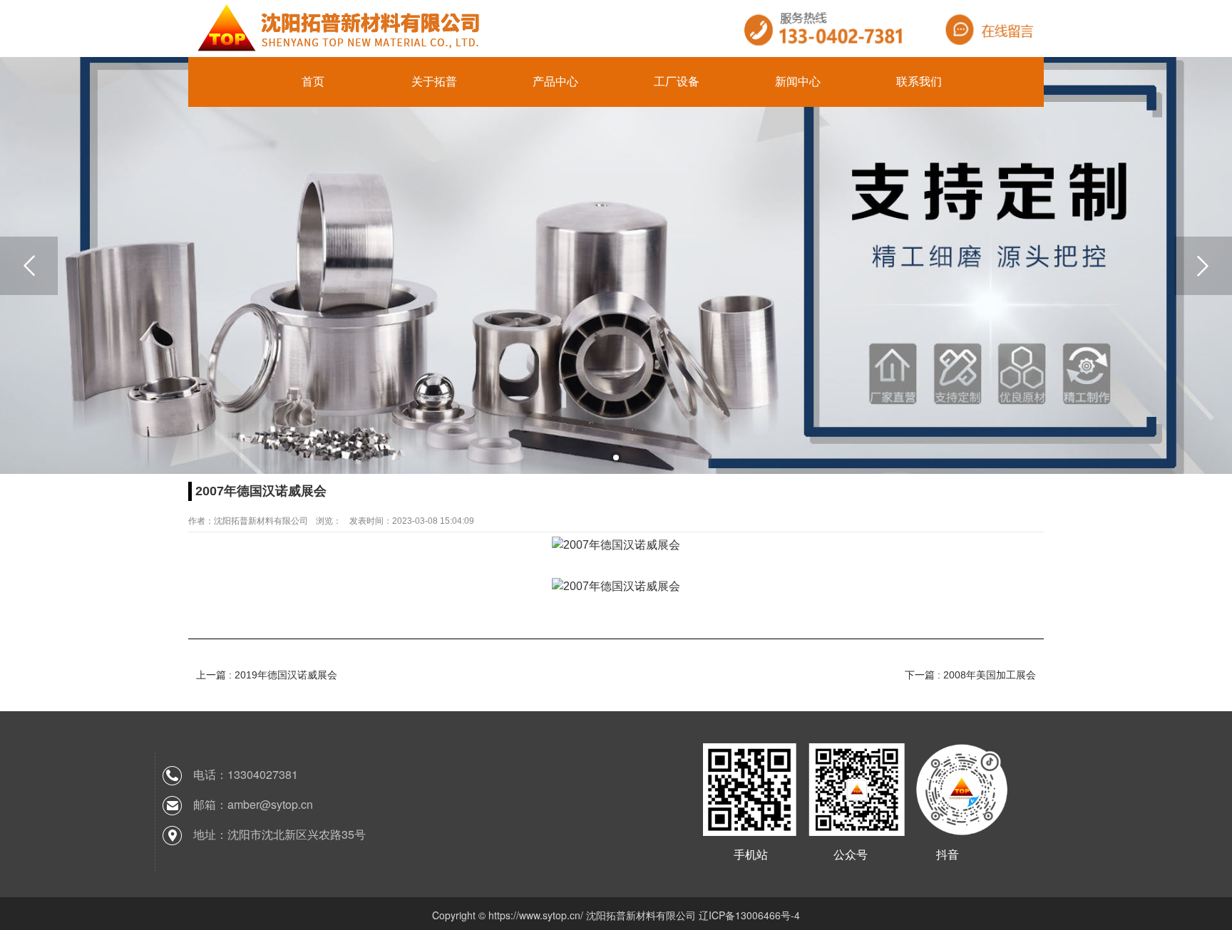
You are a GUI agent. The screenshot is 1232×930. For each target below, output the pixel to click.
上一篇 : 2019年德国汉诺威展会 (266, 675)
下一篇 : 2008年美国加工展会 (970, 675)
